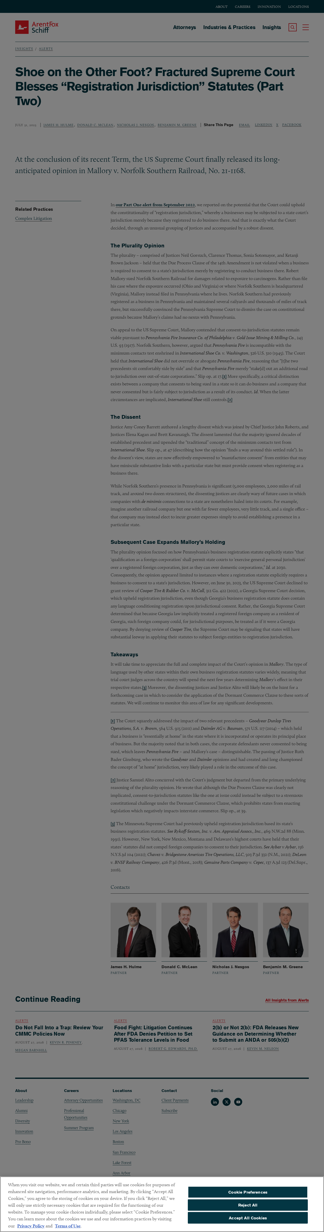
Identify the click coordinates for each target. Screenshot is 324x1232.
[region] (162, 1204)
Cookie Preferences (247, 1192)
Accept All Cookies (248, 1217)
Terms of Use (67, 1225)
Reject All (248, 1205)
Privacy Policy (31, 1225)
